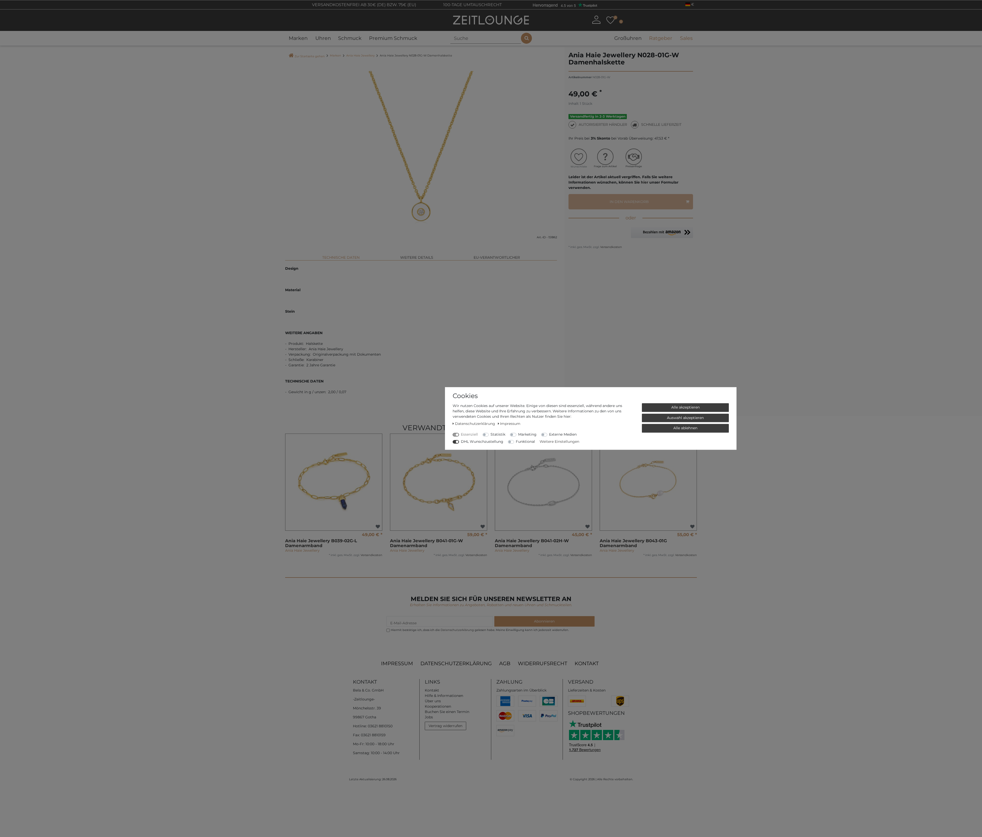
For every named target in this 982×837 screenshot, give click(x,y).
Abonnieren (544, 621)
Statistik (497, 434)
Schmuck (350, 38)
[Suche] (526, 38)
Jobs (429, 717)
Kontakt (587, 663)
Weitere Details (416, 257)
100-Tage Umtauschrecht (472, 4)
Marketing (527, 434)
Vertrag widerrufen (445, 725)
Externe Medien (563, 434)
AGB (504, 663)
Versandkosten (610, 247)
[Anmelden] (596, 20)
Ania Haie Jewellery (360, 55)
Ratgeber (660, 38)
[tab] (341, 255)
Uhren (323, 38)
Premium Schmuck (393, 38)
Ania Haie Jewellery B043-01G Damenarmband (633, 543)
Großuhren (628, 38)
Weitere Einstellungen (559, 441)
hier (644, 182)
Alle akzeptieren (685, 407)
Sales (686, 38)
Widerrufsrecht (542, 663)
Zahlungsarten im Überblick (521, 690)
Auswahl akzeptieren (685, 417)
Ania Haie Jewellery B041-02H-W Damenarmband (532, 543)
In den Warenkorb (629, 201)
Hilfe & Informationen (444, 695)
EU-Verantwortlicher (497, 257)
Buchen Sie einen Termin (447, 711)
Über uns (433, 701)
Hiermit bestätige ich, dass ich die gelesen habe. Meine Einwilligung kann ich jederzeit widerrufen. (480, 630)
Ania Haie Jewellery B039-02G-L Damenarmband (321, 543)
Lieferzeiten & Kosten (587, 690)
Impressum (397, 663)
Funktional (525, 441)
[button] (662, 232)
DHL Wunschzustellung (482, 441)
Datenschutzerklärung (456, 663)
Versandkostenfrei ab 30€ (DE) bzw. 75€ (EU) (363, 4)
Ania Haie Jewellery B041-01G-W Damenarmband (426, 543)
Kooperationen (438, 706)
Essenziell (469, 434)
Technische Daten (341, 257)
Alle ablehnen (685, 428)
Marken (298, 38)
